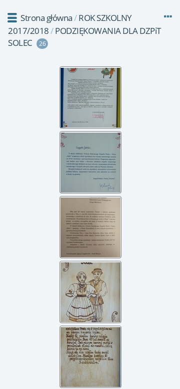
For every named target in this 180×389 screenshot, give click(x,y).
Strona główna (46, 17)
